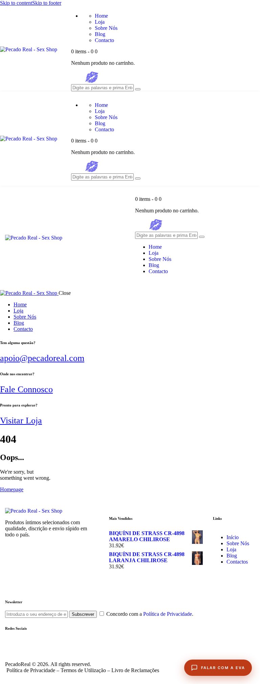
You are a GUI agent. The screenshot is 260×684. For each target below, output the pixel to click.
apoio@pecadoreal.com (42, 358)
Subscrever (83, 614)
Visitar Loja (21, 420)
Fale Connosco (26, 389)
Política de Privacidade (167, 614)
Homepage (11, 489)
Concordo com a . (149, 614)
